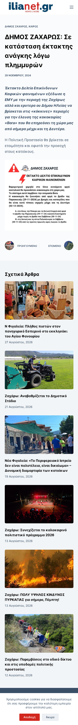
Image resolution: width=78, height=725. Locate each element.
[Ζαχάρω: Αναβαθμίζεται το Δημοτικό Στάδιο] (39, 370)
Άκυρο (50, 717)
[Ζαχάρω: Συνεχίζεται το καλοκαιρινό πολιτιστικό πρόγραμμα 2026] (39, 504)
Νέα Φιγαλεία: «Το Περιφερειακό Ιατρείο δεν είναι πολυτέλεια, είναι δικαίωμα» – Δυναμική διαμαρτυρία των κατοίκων (38, 465)
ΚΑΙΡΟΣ (33, 26)
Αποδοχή (30, 717)
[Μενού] (71, 7)
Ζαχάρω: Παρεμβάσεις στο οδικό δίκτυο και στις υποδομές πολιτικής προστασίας (38, 664)
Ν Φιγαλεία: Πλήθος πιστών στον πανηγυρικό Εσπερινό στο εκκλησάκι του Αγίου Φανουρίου (36, 331)
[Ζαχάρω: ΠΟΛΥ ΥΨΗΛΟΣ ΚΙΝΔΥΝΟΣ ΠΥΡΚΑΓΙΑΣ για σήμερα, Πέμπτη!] (39, 569)
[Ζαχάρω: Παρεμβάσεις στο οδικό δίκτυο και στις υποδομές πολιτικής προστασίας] (39, 633)
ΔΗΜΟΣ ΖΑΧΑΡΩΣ (16, 26)
